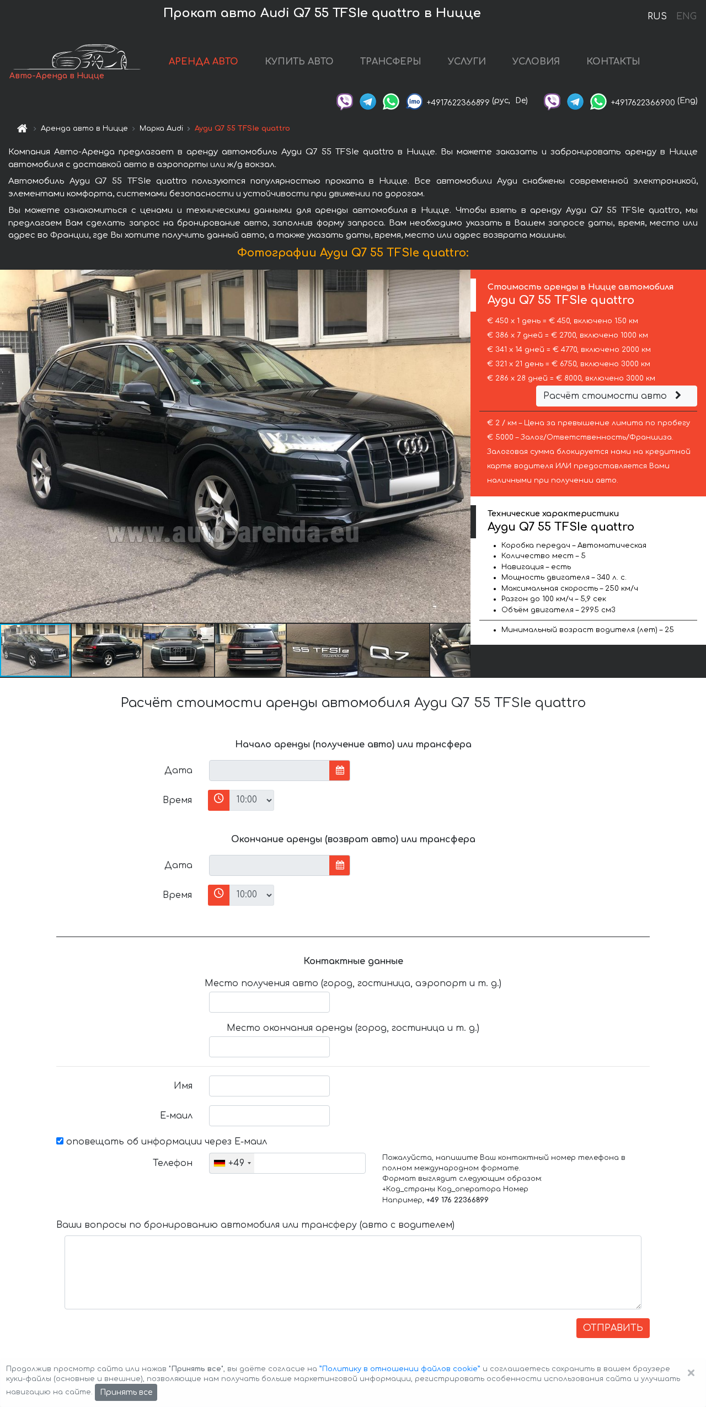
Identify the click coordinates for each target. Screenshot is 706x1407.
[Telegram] (367, 101)
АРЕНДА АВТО (203, 62)
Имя (183, 1086)
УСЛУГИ (467, 62)
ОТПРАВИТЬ (613, 1328)
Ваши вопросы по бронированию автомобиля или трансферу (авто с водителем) (255, 1225)
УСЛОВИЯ (536, 62)
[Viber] (344, 101)
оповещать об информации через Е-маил (165, 1142)
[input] (269, 770)
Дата (178, 770)
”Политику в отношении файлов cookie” (399, 1369)
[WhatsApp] (391, 101)
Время (177, 800)
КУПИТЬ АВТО (299, 62)
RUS (657, 17)
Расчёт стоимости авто (606, 396)
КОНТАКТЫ (613, 62)
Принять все (126, 1392)
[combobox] (232, 1163)
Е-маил (176, 1116)
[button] (107, 650)
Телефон (172, 1163)
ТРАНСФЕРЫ (390, 62)
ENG (686, 17)
